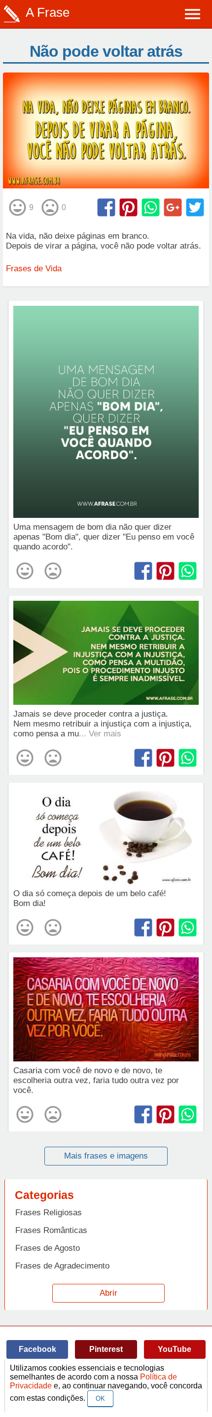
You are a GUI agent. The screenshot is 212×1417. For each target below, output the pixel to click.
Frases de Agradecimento (62, 1266)
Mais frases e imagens (106, 1156)
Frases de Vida (34, 268)
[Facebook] (106, 207)
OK (100, 1398)
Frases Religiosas (48, 1212)
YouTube (174, 1349)
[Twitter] (195, 207)
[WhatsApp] (151, 207)
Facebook (37, 1349)
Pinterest (106, 1349)
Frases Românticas (51, 1230)
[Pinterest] (128, 207)
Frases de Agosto (47, 1248)
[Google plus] (173, 207)
